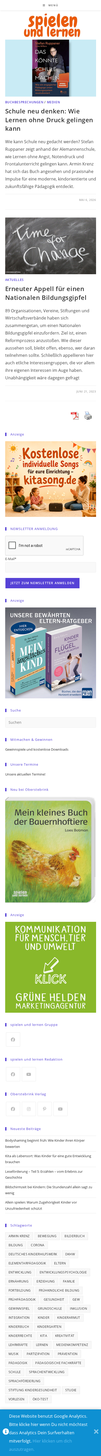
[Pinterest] (45, 1109)
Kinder (43, 1317)
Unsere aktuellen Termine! (25, 774)
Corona (37, 1245)
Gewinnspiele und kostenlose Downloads (36, 749)
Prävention (68, 1354)
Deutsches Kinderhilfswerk (33, 1254)
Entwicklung (20, 1272)
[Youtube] (29, 1074)
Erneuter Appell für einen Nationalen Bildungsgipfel (46, 293)
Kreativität (64, 1336)
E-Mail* (10, 558)
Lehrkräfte (18, 1345)
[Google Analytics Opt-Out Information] (6, 1432)
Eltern (60, 1263)
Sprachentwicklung (47, 1372)
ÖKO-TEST (40, 1399)
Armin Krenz (19, 1236)
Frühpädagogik (22, 1299)
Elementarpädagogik (27, 1263)
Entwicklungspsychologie (63, 1272)
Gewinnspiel (19, 1308)
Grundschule (50, 1308)
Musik (14, 1354)
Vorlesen (17, 1399)
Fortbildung (20, 1290)
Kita (43, 1336)
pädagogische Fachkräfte (58, 1363)
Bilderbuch (74, 1236)
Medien (53, 102)
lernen (42, 1345)
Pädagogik (18, 1363)
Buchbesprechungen (24, 102)
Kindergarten (49, 1326)
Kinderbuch (19, 1326)
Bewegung (47, 1236)
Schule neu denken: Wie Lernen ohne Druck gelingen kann (49, 120)
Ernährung (19, 1281)
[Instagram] (29, 1109)
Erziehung (46, 1281)
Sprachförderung (25, 1381)
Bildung (16, 1245)
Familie (69, 1281)
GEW (76, 1299)
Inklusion (78, 1308)
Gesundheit (54, 1299)
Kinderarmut (68, 1317)
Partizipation (38, 1354)
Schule (15, 1372)
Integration (19, 1317)
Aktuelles (14, 280)
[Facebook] (13, 1039)
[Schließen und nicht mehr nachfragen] (96, 1432)
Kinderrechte (20, 1336)
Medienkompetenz (72, 1345)
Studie (71, 1390)
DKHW (70, 1254)
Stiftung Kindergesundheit (33, 1390)
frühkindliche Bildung (59, 1290)
